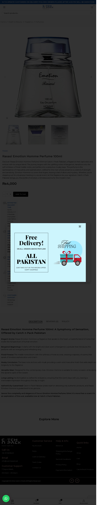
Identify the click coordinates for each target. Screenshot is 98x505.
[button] (6, 498)
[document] (48, 252)
